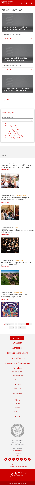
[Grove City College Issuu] (21, 459)
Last (24, 327)
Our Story (17, 343)
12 (21, 324)
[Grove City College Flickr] (25, 459)
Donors (17, 380)
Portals (18, 403)
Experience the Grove (17, 353)
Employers (17, 389)
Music (17, 227)
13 (24, 324)
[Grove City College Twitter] (9, 459)
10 (16, 324)
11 (18, 324)
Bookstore (18, 416)
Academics (17, 348)
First (4, 324)
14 (27, 324)
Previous (8, 324)
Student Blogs (22, 466)
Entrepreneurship (20, 195)
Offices (17, 407)
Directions (18, 453)
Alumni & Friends (17, 375)
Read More (5, 169)
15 (30, 324)
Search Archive (7, 117)
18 (16, 327)
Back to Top (16, 338)
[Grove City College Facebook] (5, 459)
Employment (17, 412)
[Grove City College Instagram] (13, 459)
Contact (17, 455)
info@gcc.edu (17, 450)
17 (13, 327)
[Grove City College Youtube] (17, 459)
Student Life (19, 260)
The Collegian (12, 466)
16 (10, 327)
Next (20, 327)
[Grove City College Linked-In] (29, 459)
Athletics (18, 163)
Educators (17, 384)
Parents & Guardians (17, 371)
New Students (17, 393)
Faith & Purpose (17, 358)
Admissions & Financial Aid (18, 363)
